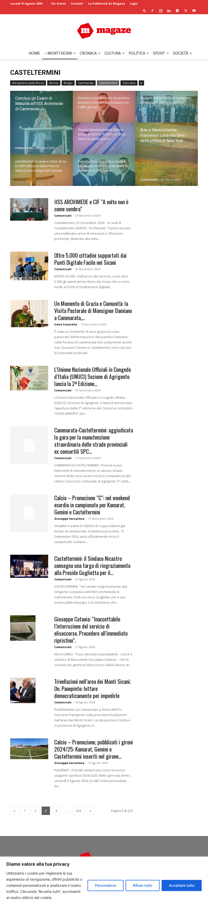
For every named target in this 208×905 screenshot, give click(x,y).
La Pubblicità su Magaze (106, 3)
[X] (185, 10)
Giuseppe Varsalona (69, 518)
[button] (144, 10)
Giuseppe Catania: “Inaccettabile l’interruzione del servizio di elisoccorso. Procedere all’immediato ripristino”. (91, 629)
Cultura (113, 53)
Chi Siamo (58, 3)
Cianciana (129, 83)
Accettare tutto (181, 885)
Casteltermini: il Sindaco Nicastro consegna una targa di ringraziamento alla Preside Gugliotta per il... (92, 565)
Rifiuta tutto (142, 885)
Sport (159, 53)
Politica (137, 53)
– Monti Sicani (58, 53)
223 (78, 811)
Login (134, 3)
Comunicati (23, 148)
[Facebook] (152, 10)
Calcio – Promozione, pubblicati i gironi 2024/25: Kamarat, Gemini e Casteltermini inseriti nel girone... (93, 749)
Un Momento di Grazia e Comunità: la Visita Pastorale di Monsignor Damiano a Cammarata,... (93, 310)
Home (34, 53)
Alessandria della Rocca (28, 83)
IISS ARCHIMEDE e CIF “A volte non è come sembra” (91, 205)
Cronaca (88, 53)
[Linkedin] (169, 10)
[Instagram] (160, 10)
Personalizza (105, 885)
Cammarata (86, 83)
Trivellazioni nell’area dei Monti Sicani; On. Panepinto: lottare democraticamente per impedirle (92, 688)
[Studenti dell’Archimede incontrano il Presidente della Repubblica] (166, 110)
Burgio (68, 83)
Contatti (77, 3)
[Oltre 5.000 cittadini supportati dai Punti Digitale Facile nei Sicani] (29, 266)
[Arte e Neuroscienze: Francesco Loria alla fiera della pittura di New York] (166, 154)
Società (180, 53)
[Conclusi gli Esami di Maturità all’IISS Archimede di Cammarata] (41, 123)
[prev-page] (14, 811)
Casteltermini (108, 83)
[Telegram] (177, 10)
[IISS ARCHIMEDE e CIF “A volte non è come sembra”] (29, 209)
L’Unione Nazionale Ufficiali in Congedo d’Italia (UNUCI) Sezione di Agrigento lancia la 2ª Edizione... (92, 376)
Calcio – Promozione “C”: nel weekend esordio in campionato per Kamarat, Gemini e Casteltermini (92, 505)
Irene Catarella (65, 324)
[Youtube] (194, 10)
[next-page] (90, 811)
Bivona (53, 83)
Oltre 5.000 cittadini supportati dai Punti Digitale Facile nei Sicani (90, 258)
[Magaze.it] (104, 31)
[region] (104, 881)
